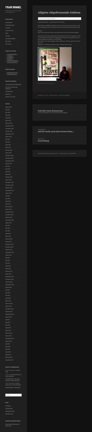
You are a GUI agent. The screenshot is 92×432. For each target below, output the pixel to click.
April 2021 (8, 266)
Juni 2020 (7, 292)
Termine (7, 36)
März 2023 (8, 204)
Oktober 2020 (8, 282)
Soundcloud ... (10, 57)
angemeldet (45, 112)
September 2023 (9, 190)
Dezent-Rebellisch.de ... (13, 60)
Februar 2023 (8, 206)
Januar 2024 (8, 179)
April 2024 (8, 174)
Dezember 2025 (9, 126)
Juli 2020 (7, 290)
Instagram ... (10, 56)
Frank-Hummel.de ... (12, 54)
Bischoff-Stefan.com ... (12, 72)
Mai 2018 (7, 349)
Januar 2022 (8, 241)
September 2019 (9, 314)
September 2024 (9, 161)
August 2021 (8, 255)
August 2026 (8, 107)
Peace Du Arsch (9, 30)
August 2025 (8, 136)
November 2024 (9, 158)
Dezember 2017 (9, 360)
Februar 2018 (8, 357)
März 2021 (8, 268)
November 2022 (9, 214)
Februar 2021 (8, 271)
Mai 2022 (7, 231)
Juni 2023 (7, 198)
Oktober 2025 (8, 131)
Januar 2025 (8, 153)
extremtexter (8, 22)
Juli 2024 (7, 166)
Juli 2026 (7, 109)
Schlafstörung (9, 91)
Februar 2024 (8, 177)
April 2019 (8, 327)
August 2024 (8, 163)
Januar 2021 (8, 274)
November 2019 (9, 309)
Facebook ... (10, 59)
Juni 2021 (7, 260)
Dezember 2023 (9, 182)
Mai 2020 (7, 295)
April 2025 (8, 144)
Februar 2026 (8, 123)
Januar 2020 (8, 306)
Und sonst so (8, 44)
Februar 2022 (8, 239)
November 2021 (9, 247)
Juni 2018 (7, 346)
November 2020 (9, 279)
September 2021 (9, 252)
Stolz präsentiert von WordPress (67, 153)
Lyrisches (7, 28)
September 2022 (9, 220)
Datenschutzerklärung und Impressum (48, 153)
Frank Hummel (9, 379)
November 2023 (9, 185)
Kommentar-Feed (9, 411)
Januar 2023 (8, 209)
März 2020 (8, 301)
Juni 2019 (7, 322)
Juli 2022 (7, 225)
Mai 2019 (7, 325)
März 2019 (8, 330)
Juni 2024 (7, 169)
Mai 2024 (7, 171)
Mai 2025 (7, 142)
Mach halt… (18, 387)
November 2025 (9, 128)
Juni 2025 (7, 139)
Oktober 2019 (8, 311)
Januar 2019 (8, 336)
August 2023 (8, 193)
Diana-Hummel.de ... (12, 74)
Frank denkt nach (9, 25)
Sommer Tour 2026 (10, 97)
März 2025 (8, 147)
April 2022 (8, 233)
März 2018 (8, 354)
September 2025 (9, 134)
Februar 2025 (8, 150)
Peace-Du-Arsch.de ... (12, 62)
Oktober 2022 (8, 217)
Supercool (8, 94)
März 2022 (8, 236)
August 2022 (8, 223)
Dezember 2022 (9, 212)
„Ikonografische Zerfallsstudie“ (13, 84)
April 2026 (8, 118)
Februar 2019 (8, 333)
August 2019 (8, 317)
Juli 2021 (7, 257)
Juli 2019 (7, 319)
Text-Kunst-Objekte (10, 38)
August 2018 (8, 341)
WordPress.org (9, 414)
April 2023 (8, 201)
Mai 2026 (7, 115)
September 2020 (9, 284)
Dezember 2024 (9, 155)
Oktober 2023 (8, 188)
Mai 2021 (7, 263)
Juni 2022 (7, 228)
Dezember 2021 (9, 244)
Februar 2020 (8, 303)
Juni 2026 (7, 112)
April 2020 (8, 298)
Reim (6, 33)
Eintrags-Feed (8, 408)
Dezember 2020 (9, 276)
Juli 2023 (7, 196)
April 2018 (8, 352)
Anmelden (8, 406)
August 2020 (8, 287)
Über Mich (8, 41)
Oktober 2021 (8, 249)
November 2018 (9, 338)
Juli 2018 (7, 344)
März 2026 (8, 120)
